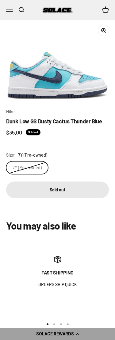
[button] (57, 334)
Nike (10, 111)
